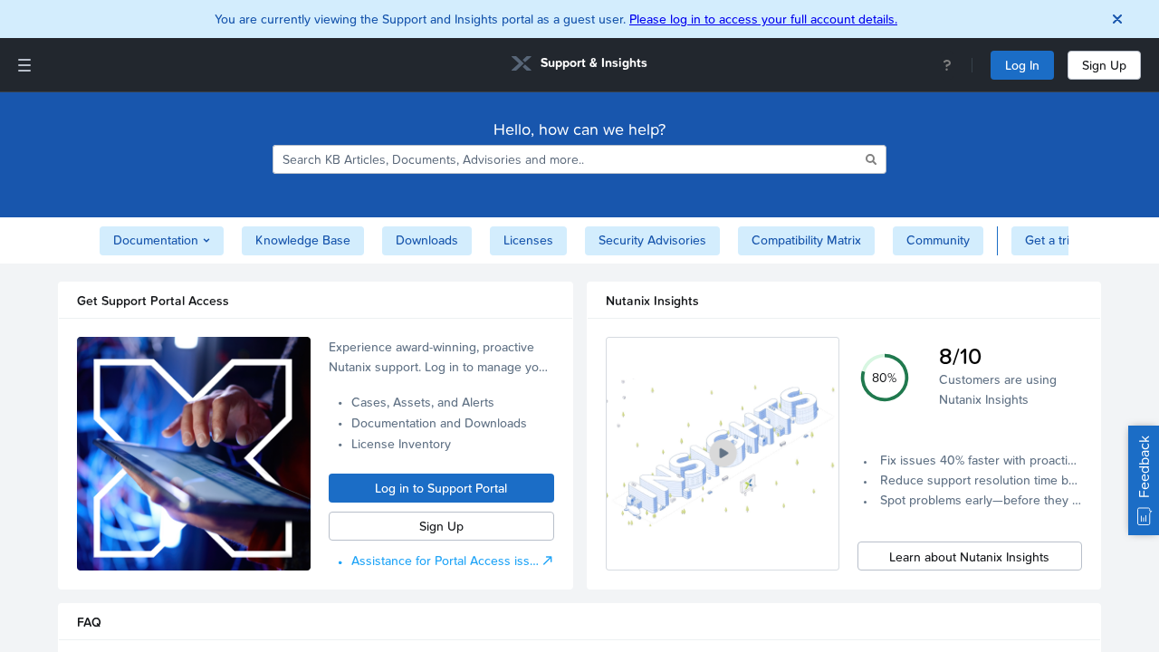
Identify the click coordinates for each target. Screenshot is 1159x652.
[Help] (947, 65)
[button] (722, 453)
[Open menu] (24, 65)
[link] (579, 65)
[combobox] (567, 159)
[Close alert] (1117, 19)
